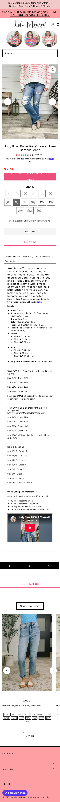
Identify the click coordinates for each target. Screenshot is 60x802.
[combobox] (30, 53)
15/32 (14, 718)
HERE (39, 302)
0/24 (6, 714)
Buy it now (30, 242)
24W (39, 211)
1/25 (13, 714)
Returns (16, 256)
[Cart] (58, 24)
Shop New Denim (30, 606)
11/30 (47, 714)
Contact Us (10, 261)
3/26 (20, 714)
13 (16, 202)
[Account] (53, 24)
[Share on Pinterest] (49, 565)
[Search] (54, 53)
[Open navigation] (6, 24)
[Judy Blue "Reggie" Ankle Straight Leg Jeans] (27, 652)
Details (8, 256)
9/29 (40, 714)
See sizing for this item (30, 176)
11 (8, 202)
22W (29, 211)
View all (30, 736)
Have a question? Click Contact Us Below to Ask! (29, 221)
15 (24, 202)
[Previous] (7, 101)
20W (20, 211)
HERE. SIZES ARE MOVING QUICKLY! (34, 13)
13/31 (6, 718)
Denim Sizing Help (43, 256)
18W (51, 202)
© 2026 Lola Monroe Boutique (15, 797)
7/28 (33, 714)
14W (33, 202)
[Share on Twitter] (30, 565)
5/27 (27, 714)
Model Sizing (27, 256)
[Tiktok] (10, 783)
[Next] (52, 101)
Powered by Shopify (40, 797)
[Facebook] (4, 783)
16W (42, 202)
